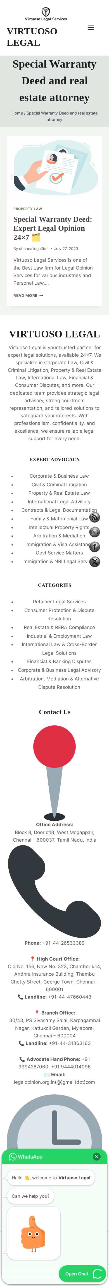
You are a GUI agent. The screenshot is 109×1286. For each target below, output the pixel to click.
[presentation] (54, 167)
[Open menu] (93, 28)
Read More (28, 295)
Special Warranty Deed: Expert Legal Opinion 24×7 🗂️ (52, 228)
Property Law (27, 209)
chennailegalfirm (34, 248)
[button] (97, 1157)
